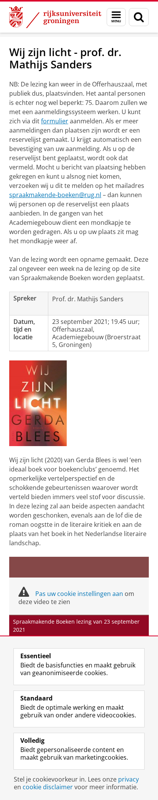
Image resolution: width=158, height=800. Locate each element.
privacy (128, 779)
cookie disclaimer (48, 787)
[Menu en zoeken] (116, 17)
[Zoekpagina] (139, 17)
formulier (54, 121)
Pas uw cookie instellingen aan (79, 593)
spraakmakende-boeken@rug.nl (55, 195)
